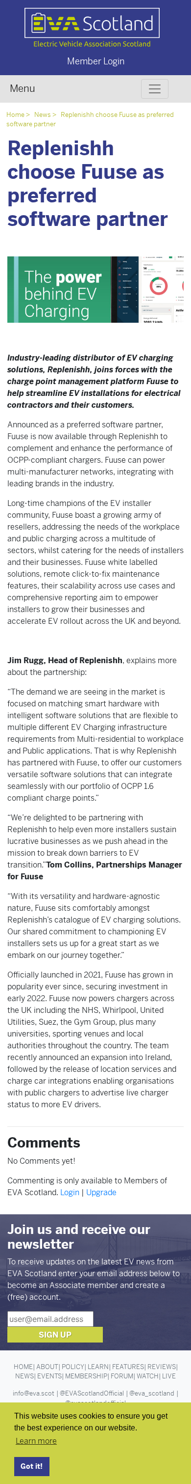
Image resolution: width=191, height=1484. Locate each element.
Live (169, 1376)
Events (49, 1376)
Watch (148, 1376)
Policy (73, 1367)
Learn (98, 1367)
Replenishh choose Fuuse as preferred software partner (90, 119)
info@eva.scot (33, 1393)
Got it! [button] (32, 1466)
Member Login (95, 61)
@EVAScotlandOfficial (92, 1393)
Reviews (161, 1367)
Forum (122, 1376)
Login (69, 1192)
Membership (86, 1376)
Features (128, 1367)
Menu (22, 89)
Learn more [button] (36, 1441)
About (47, 1367)
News (42, 115)
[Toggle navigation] (154, 89)
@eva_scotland (151, 1393)
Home (15, 115)
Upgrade (101, 1192)
